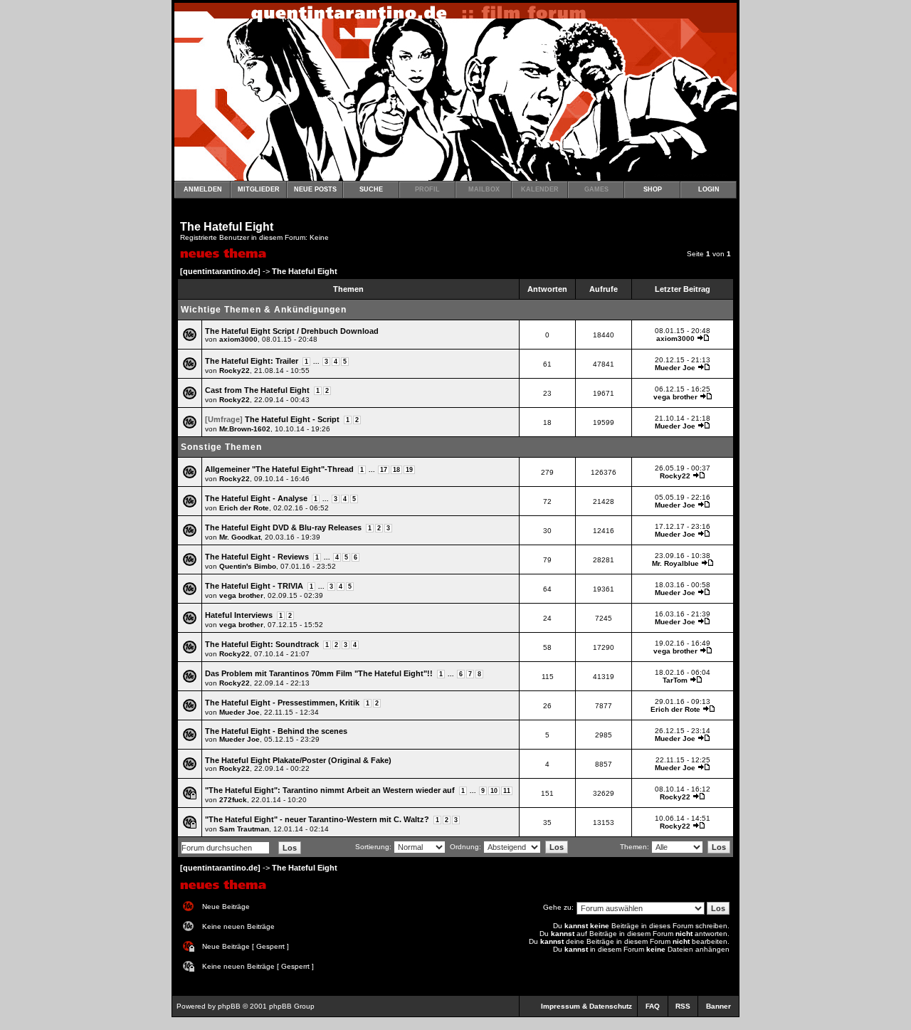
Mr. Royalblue (675, 563)
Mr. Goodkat (239, 537)
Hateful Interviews (239, 615)
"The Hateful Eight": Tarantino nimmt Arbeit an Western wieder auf (330, 790)
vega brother (675, 397)
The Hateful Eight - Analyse (256, 498)
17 (383, 469)
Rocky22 (234, 370)
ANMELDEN (203, 189)
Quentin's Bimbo (247, 566)
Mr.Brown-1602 (244, 429)
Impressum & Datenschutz (586, 1006)
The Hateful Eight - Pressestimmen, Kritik (282, 702)
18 (396, 469)
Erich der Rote (244, 508)
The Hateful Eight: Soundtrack (262, 644)
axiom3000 (238, 339)
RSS (682, 1006)
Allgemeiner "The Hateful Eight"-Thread (279, 469)
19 (409, 469)
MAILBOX (484, 189)
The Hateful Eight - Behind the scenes (276, 731)
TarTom (675, 680)
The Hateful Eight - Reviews (257, 556)
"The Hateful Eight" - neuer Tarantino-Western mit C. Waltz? (317, 819)
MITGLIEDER (259, 189)
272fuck (233, 800)
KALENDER (540, 189)
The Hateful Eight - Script (292, 419)
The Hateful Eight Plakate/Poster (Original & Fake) (298, 760)
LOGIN (709, 189)
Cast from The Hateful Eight (257, 390)
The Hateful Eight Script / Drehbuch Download (292, 331)
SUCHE (371, 189)
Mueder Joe (675, 368)
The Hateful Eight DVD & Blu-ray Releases (283, 527)
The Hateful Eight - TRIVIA (254, 586)
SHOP (652, 189)
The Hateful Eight (226, 227)
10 (493, 790)
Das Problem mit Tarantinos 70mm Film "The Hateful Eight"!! (319, 673)
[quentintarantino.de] (220, 271)
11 (506, 790)
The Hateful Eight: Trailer (251, 361)
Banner (718, 1006)
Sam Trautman (244, 829)
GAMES (596, 189)
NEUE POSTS (315, 189)
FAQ (653, 1006)
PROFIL (427, 189)
